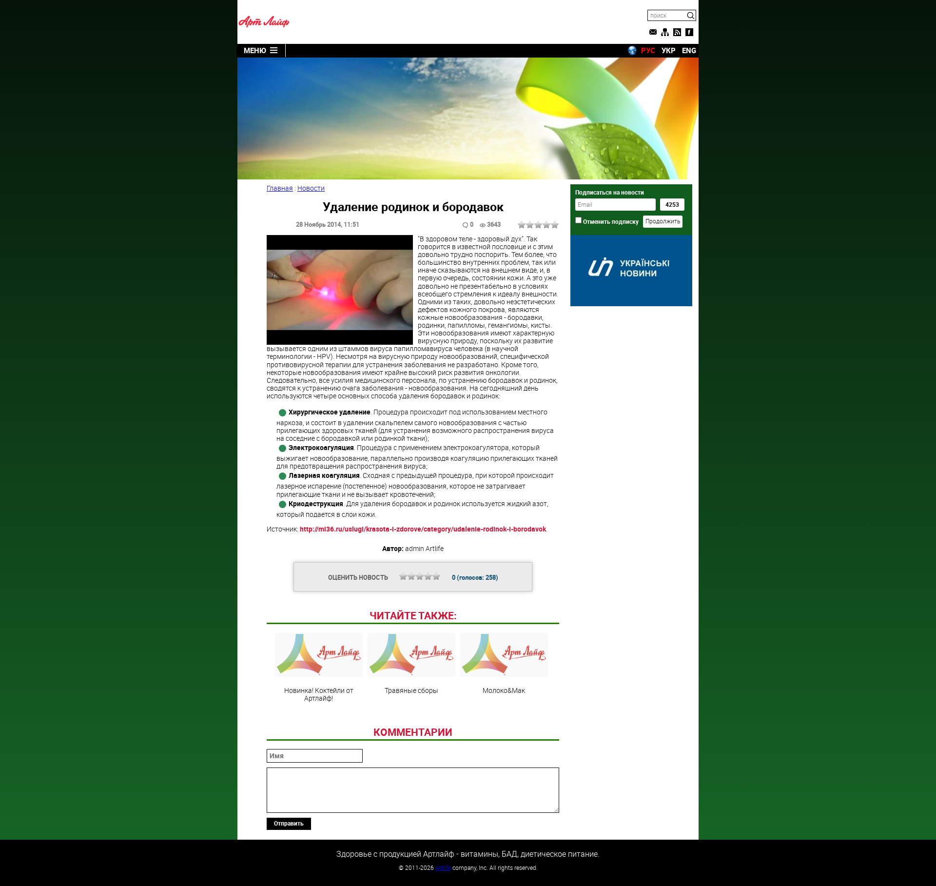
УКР (669, 50)
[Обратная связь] (653, 32)
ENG (689, 50)
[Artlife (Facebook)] (689, 32)
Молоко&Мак (504, 690)
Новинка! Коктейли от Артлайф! (318, 694)
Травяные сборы (411, 690)
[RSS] (677, 32)
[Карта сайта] (665, 32)
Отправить (289, 823)
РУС (648, 50)
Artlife (443, 867)
